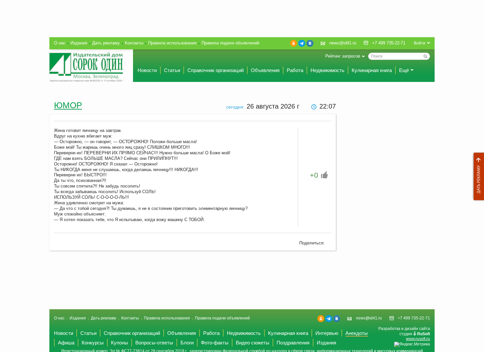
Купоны (119, 342)
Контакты (134, 42)
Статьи (172, 70)
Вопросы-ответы (154, 342)
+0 (314, 175)
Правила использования (172, 42)
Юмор (68, 105)
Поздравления (293, 342)
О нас (60, 42)
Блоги (187, 342)
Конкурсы (93, 342)
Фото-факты (215, 342)
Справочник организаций (215, 70)
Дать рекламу (477, 176)
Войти (419, 43)
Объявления (265, 70)
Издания (78, 42)
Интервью (326, 333)
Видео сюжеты (252, 342)
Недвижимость (327, 70)
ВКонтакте (310, 43)
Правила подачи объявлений (230, 42)
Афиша (66, 342)
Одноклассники (293, 43)
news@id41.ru (342, 42)
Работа (295, 70)
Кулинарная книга (372, 70)
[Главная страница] (86, 67)
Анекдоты (356, 333)
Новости (147, 70)
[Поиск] (425, 56)
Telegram (301, 43)
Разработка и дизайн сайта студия (404, 333)
